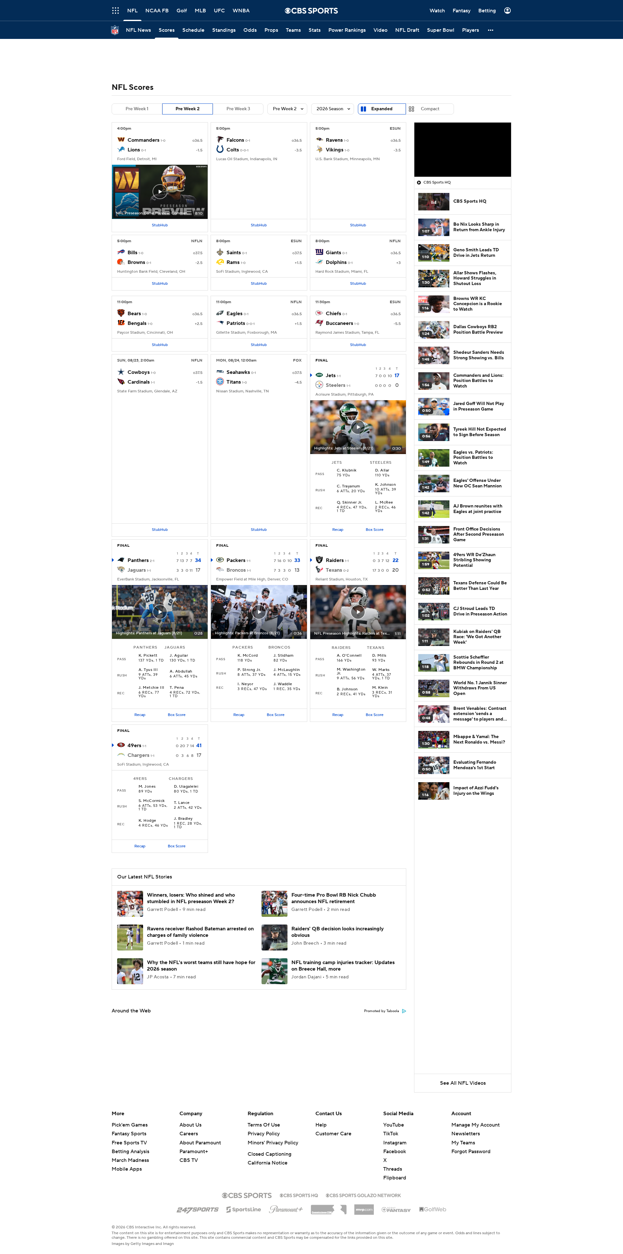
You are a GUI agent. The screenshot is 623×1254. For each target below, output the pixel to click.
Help (321, 1125)
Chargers (138, 755)
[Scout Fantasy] (396, 1209)
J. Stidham (284, 656)
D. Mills (379, 656)
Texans (334, 570)
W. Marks (381, 670)
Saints (233, 252)
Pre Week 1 (137, 109)
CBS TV (188, 1160)
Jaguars (137, 570)
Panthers (138, 560)
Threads (392, 1169)
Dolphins (336, 262)
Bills (132, 252)
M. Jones (147, 787)
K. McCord (248, 656)
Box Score (375, 529)
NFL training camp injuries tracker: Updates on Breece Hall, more (343, 965)
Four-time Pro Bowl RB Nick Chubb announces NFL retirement (333, 898)
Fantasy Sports (129, 1133)
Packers (235, 560)
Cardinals (139, 382)
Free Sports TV (129, 1143)
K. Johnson (385, 485)
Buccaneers (339, 323)
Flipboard (394, 1178)
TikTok (390, 1133)
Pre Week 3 (238, 109)
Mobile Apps (127, 1169)
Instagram (395, 1143)
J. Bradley (183, 819)
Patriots (235, 323)
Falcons (235, 140)
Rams (232, 262)
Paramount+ (193, 1151)
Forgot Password (471, 1151)
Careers (188, 1133)
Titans (233, 382)
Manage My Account (475, 1125)
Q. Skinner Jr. (349, 503)
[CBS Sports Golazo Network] (363, 1194)
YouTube (393, 1125)
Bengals (137, 323)
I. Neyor (245, 684)
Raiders (335, 560)
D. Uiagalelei (186, 787)
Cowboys (139, 372)
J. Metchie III (152, 688)
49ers (134, 745)
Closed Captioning (269, 1154)
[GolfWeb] (432, 1209)
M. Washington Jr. (351, 671)
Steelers (335, 385)
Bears (134, 313)
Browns (136, 262)
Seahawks (238, 372)
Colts (232, 149)
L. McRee (384, 503)
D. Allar (382, 470)
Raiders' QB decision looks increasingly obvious (337, 932)
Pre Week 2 (188, 109)
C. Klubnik (347, 470)
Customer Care (333, 1133)
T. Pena (177, 688)
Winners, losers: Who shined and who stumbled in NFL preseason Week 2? (191, 898)
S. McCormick (152, 801)
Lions (134, 149)
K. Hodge (147, 821)
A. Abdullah (181, 672)
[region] (462, 150)
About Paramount (200, 1143)
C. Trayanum (348, 486)
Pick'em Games (130, 1125)
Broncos (236, 570)
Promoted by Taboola (381, 1011)
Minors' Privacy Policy (273, 1143)
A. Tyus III (148, 670)
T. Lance (182, 803)
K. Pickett (148, 656)
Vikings (334, 149)
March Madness (130, 1160)
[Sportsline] (243, 1208)
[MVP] (364, 1207)
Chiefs (333, 313)
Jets (331, 375)
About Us (190, 1125)
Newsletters (465, 1133)
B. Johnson (347, 689)
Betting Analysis (130, 1151)
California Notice (267, 1163)
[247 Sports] (198, 1208)
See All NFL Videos (463, 1083)
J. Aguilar (179, 656)
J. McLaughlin (287, 670)
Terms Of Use (264, 1125)
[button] (491, 30)
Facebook (394, 1151)
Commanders (143, 140)
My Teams (463, 1143)
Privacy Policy (264, 1133)
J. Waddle (283, 684)
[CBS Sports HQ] (299, 1194)
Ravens (334, 140)
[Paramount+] (286, 1208)
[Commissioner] (329, 1207)
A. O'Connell (349, 656)
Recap (337, 529)
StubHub (160, 225)
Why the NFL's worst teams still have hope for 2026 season (201, 965)
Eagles (234, 313)
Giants (333, 252)
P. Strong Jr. (249, 670)
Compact (430, 109)
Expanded (382, 109)
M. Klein (380, 688)
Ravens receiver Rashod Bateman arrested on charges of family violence (200, 932)
